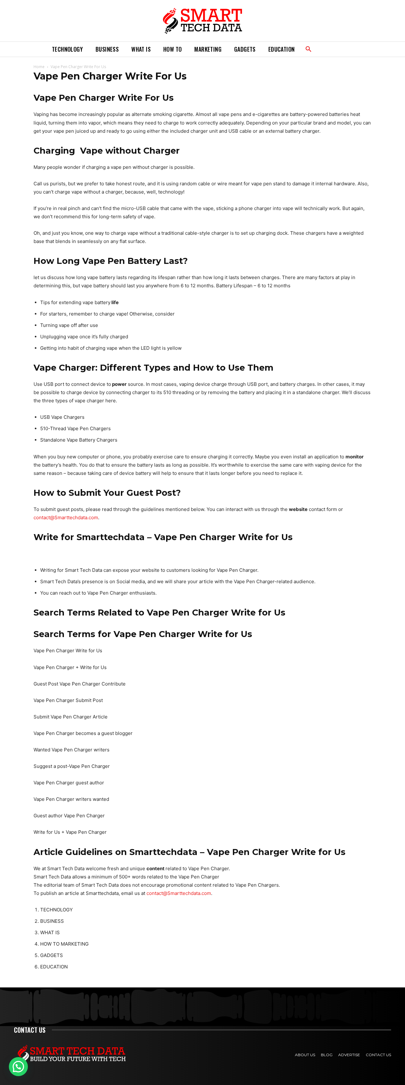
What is (141, 49)
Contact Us (378, 1054)
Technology (67, 49)
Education (281, 49)
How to (172, 49)
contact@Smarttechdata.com (66, 517)
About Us (305, 1054)
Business (107, 49)
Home (39, 66)
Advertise (349, 1054)
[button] (308, 49)
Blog (327, 1054)
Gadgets (245, 49)
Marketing (207, 49)
